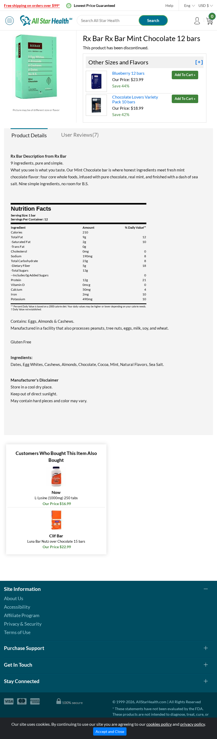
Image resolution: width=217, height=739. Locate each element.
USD (203, 5)
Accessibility (17, 607)
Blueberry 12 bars (128, 73)
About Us (13, 598)
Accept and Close (110, 731)
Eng (187, 5)
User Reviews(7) (80, 134)
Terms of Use (17, 632)
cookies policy (159, 724)
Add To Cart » (185, 75)
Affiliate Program (21, 615)
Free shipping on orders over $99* (32, 5)
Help (169, 5)
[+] (199, 62)
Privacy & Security (23, 624)
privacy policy (192, 724)
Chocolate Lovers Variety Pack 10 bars (135, 99)
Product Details (29, 135)
